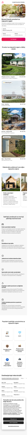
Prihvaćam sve (13, 419)
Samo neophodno (14, 422)
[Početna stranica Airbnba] (3, 2)
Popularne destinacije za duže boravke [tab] (10, 378)
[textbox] (7, 35)
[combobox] (13, 30)
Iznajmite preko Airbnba (18, 2)
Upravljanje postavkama (13, 426)
